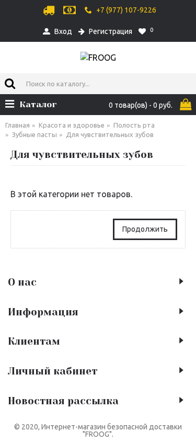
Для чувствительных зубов (110, 134)
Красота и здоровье (72, 125)
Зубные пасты (34, 134)
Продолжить (145, 229)
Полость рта (134, 125)
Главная (17, 125)
